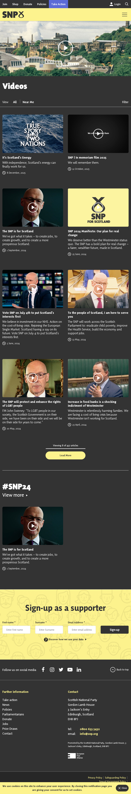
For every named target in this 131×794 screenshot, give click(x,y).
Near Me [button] (28, 102)
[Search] (127, 4)
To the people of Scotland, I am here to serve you (98, 315)
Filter (125, 102)
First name (9, 622)
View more (13, 495)
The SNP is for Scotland (17, 231)
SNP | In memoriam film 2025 (87, 157)
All (15, 102)
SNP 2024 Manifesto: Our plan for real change (93, 233)
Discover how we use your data (64, 639)
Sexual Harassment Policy (112, 781)
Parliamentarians (13, 714)
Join (4, 4)
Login (117, 4)
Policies (41, 4)
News (5, 705)
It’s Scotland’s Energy (16, 157)
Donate (27, 4)
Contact (7, 733)
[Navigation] (125, 15)
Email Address (76, 622)
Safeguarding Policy (115, 777)
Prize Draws (9, 729)
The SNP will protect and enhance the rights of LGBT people (31, 404)
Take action (9, 700)
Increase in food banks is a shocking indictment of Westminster (92, 404)
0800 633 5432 (90, 729)
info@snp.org (89, 734)
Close (124, 787)
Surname (41, 622)
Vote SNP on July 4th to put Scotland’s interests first (28, 315)
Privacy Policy (95, 777)
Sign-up (114, 630)
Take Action (58, 4)
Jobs (5, 724)
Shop (15, 4)
